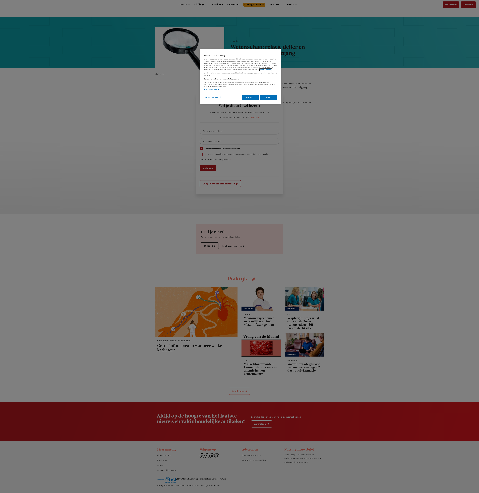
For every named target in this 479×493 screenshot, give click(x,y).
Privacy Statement (265, 69)
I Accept (267, 97)
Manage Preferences (212, 97)
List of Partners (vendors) (212, 89)
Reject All (249, 97)
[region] (240, 76)
